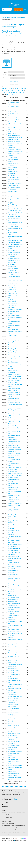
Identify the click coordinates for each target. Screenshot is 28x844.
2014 (19, 90)
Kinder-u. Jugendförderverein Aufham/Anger (13, 716)
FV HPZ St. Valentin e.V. (14, 402)
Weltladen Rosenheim (14, 216)
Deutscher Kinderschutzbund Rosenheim (13, 574)
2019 (3, 90)
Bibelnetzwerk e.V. (13, 355)
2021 (21, 88)
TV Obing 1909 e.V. (13, 226)
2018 (6, 90)
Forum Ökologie (12, 127)
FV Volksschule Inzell (14, 556)
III (12, 94)
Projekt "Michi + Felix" (14, 252)
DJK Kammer (11, 757)
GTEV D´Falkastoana (14, 294)
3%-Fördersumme (7, 799)
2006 (20, 92)
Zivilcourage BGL (12, 439)
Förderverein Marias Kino (15, 503)
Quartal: (4, 94)
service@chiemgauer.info (19, 825)
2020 (24, 88)
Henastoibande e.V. (13, 570)
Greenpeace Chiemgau (14, 141)
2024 (12, 88)
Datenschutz (10, 840)
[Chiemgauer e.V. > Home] (14, 4)
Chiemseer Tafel (12, 601)
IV (13, 94)
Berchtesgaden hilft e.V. (14, 631)
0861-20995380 (7, 825)
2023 (15, 88)
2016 (12, 90)
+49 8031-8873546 (9, 817)
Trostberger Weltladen (14, 449)
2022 (18, 88)
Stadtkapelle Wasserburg (15, 751)
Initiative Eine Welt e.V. (14, 477)
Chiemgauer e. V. (8, 838)
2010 (7, 92)
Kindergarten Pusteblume (15, 765)
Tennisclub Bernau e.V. (14, 392)
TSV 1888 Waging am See (14, 378)
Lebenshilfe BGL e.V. (13, 426)
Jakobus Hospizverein (14, 242)
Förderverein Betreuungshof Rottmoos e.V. (15, 639)
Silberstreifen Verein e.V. (14, 467)
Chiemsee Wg (12, 420)
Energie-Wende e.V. (13, 524)
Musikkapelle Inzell (13, 629)
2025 (9, 88)
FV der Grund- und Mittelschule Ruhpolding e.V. (15, 331)
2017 (9, 90)
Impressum (4, 840)
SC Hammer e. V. (12, 660)
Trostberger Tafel (13, 349)
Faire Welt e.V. (12, 347)
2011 (4, 92)
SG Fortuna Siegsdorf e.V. (14, 540)
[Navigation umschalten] (25, 9)
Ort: (4, 78)
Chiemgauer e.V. (12, 118)
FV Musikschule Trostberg (15, 240)
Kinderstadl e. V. (12, 250)
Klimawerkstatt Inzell (14, 258)
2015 (16, 90)
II (10, 94)
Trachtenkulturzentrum (14, 177)
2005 (23, 92)
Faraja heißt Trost (13, 171)
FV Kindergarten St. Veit (14, 759)
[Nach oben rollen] (24, 840)
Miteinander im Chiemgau (15, 473)
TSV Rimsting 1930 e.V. (14, 674)
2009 (10, 92)
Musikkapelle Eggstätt (14, 315)
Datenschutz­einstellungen (20, 840)
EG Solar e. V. (11, 672)
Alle (3, 88)
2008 (13, 92)
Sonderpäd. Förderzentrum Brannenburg (12, 370)
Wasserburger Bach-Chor (15, 244)
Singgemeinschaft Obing (14, 199)
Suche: (5, 72)
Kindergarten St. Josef (14, 447)
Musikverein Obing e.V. (14, 292)
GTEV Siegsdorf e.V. (13, 185)
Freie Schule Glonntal (14, 741)
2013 (22, 90)
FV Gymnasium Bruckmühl (15, 183)
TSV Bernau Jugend (13, 670)
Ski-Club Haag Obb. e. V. (14, 445)
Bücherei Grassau (13, 735)
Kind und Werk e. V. (13, 550)
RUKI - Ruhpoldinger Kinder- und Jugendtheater (13, 285)
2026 (5, 88)
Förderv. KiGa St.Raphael (14, 453)
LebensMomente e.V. (13, 530)
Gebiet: (5, 75)
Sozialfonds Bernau (13, 615)
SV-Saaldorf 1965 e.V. (13, 726)
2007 (17, 92)
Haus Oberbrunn (12, 775)
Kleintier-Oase (12, 724)
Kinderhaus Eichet (13, 647)
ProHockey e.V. (12, 451)
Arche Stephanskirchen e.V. (15, 475)
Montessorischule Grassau (15, 137)
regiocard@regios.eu (7, 814)
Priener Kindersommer (14, 712)
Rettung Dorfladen (13, 139)
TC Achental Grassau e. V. (14, 290)
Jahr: (3, 86)
